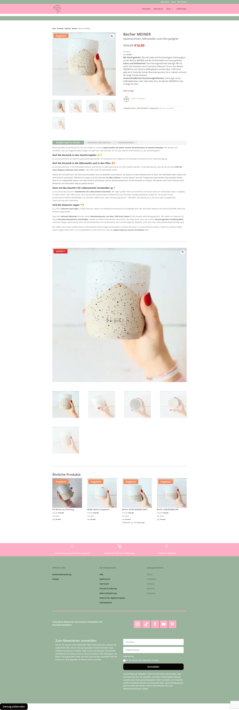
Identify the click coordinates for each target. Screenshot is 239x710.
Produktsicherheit (126, 142)
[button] (112, 36)
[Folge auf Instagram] (137, 624)
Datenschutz (105, 579)
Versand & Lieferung (108, 588)
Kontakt (55, 579)
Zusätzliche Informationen (99, 142)
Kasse (173, 2)
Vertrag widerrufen (14, 706)
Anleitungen (181, 9)
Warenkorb (158, 9)
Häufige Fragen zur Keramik (68, 142)
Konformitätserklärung (61, 574)
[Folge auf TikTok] (146, 624)
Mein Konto (165, 2)
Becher (74, 28)
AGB (101, 574)
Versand (129, 54)
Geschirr (68, 28)
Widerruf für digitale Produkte (112, 598)
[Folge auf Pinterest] (172, 624)
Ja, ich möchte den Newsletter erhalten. (142, 660)
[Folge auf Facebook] (155, 624)
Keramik (60, 28)
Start (54, 28)
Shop (168, 9)
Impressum (104, 584)
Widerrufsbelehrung (108, 593)
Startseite (146, 9)
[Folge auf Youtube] (164, 624)
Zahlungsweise (106, 602)
